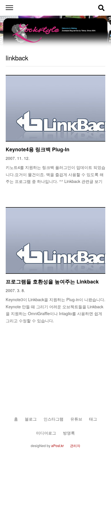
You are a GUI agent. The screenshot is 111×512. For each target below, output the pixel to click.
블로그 (31, 419)
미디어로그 (46, 433)
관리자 (75, 445)
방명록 (69, 433)
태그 (93, 419)
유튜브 (76, 419)
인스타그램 (53, 419)
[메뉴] (9, 7)
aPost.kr (57, 445)
